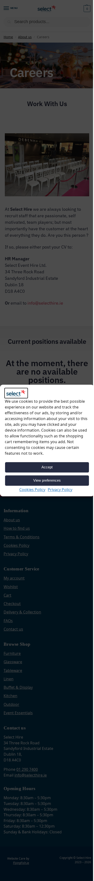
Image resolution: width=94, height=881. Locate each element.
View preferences (47, 480)
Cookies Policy (32, 489)
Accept (47, 467)
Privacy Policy (60, 489)
